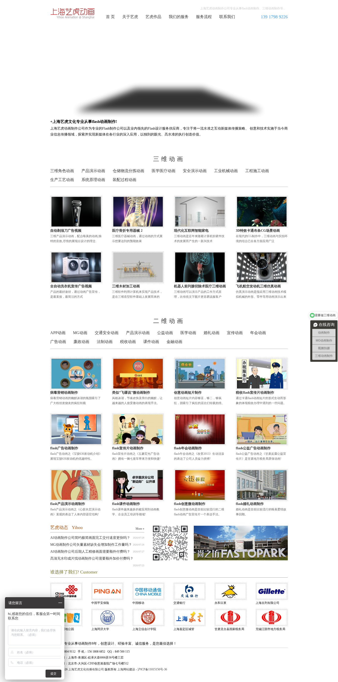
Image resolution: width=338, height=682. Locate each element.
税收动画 (128, 342)
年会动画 (258, 333)
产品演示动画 (93, 171)
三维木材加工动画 (126, 286)
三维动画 (169, 159)
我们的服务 (179, 17)
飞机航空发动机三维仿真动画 (258, 286)
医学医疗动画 (163, 171)
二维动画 (169, 321)
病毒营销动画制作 (64, 392)
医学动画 (188, 333)
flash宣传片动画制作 (128, 448)
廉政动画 (81, 342)
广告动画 (58, 342)
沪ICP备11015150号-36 (152, 669)
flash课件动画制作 (126, 504)
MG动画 (80, 333)
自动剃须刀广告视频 (65, 230)
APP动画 (58, 333)
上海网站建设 (126, 669)
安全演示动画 (195, 171)
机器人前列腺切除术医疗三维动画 (200, 286)
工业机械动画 (226, 171)
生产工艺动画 (62, 180)
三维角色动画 (62, 171)
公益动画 (165, 333)
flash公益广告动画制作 (253, 448)
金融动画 (174, 342)
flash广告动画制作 (64, 448)
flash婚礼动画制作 (250, 504)
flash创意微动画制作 (189, 504)
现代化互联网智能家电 (191, 230)
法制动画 (105, 342)
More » (140, 528)
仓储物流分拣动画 (128, 171)
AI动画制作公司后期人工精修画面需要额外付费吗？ (90, 551)
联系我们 (227, 17)
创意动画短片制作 (188, 392)
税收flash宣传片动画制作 (255, 392)
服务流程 (204, 17)
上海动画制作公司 (72, 13)
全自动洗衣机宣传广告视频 (71, 286)
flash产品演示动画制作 (67, 504)
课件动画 (151, 342)
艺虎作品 (153, 17)
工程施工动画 (257, 171)
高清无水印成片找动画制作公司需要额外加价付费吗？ (91, 558)
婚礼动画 (211, 333)
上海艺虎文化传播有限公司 (86, 669)
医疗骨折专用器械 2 (127, 230)
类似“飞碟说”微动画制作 (131, 392)
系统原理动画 (93, 180)
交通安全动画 (107, 333)
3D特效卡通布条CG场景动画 (258, 230)
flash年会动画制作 (188, 448)
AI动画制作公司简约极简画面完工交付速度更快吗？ (90, 538)
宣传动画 (235, 333)
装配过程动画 (124, 180)
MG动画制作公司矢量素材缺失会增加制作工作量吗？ (91, 544)
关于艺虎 (130, 17)
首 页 (110, 17)
